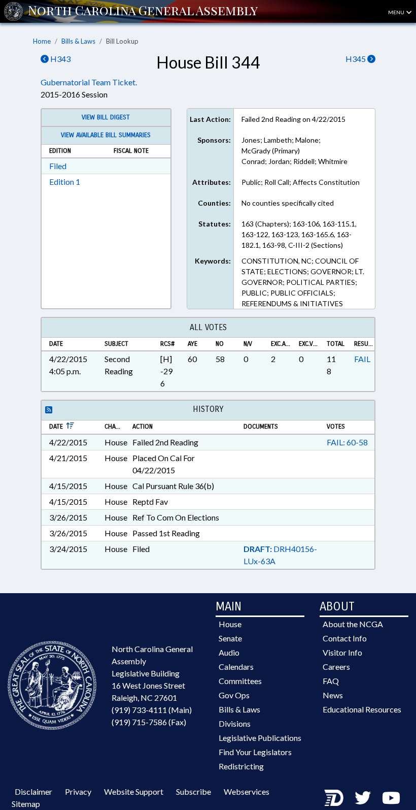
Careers (336, 666)
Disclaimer (33, 791)
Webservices (246, 791)
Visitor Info (342, 652)
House (230, 624)
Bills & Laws (78, 41)
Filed (57, 166)
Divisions (235, 723)
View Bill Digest (106, 117)
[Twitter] (363, 797)
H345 (356, 58)
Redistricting (241, 766)
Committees (240, 681)
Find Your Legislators (255, 752)
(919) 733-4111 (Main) (152, 710)
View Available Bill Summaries (106, 135)
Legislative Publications (260, 737)
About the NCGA (353, 624)
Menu (396, 12)
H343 (60, 58)
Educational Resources (362, 709)
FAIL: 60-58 (347, 442)
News (333, 695)
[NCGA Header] (143, 11)
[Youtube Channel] (391, 797)
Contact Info (345, 638)
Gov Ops (234, 695)
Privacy (78, 791)
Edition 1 (64, 181)
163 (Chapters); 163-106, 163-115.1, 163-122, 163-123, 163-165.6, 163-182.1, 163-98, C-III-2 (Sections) (299, 234)
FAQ (331, 681)
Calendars (236, 666)
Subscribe (193, 791)
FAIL (362, 359)
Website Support (133, 791)
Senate (230, 638)
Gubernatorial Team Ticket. (89, 82)
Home (42, 41)
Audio (229, 652)
